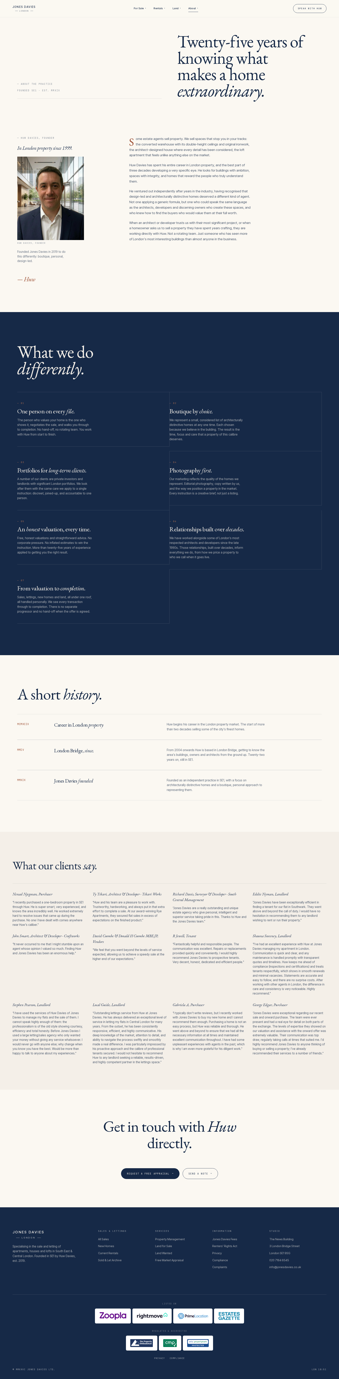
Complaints (219, 1267)
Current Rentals (108, 1253)
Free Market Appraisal (169, 1260)
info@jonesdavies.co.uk (285, 1267)
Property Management (170, 1239)
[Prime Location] (192, 1316)
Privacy (217, 1253)
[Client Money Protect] (170, 1343)
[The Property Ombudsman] (141, 1343)
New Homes (106, 1246)
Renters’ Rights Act (224, 1246)
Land (177, 8)
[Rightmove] (152, 1316)
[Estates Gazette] (229, 1316)
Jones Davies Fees (224, 1239)
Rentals (159, 8)
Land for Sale (163, 1246)
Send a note (200, 1173)
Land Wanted (163, 1253)
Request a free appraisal (150, 1173)
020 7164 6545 (279, 1260)
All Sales (103, 1239)
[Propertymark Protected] (198, 1343)
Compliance (220, 1260)
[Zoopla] (113, 1316)
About (193, 8)
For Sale (140, 8)
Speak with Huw (310, 8)
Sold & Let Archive (110, 1260)
